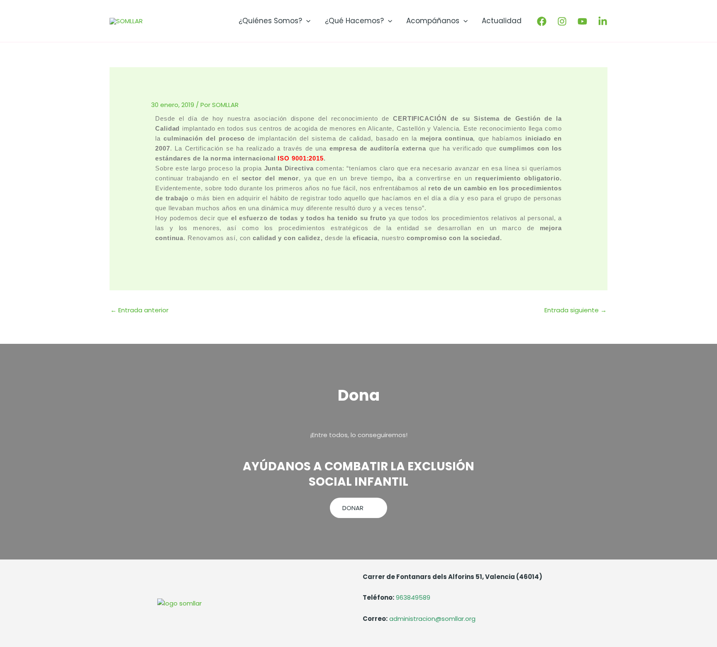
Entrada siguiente (575, 310)
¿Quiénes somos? (270, 21)
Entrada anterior (139, 310)
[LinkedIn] (602, 21)
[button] (306, 21)
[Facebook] (541, 21)
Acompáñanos (432, 21)
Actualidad (502, 21)
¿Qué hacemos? (354, 21)
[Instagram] (562, 21)
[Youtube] (582, 21)
